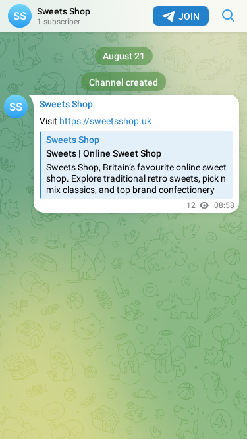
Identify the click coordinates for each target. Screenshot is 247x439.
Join (189, 16)
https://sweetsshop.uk (105, 121)
